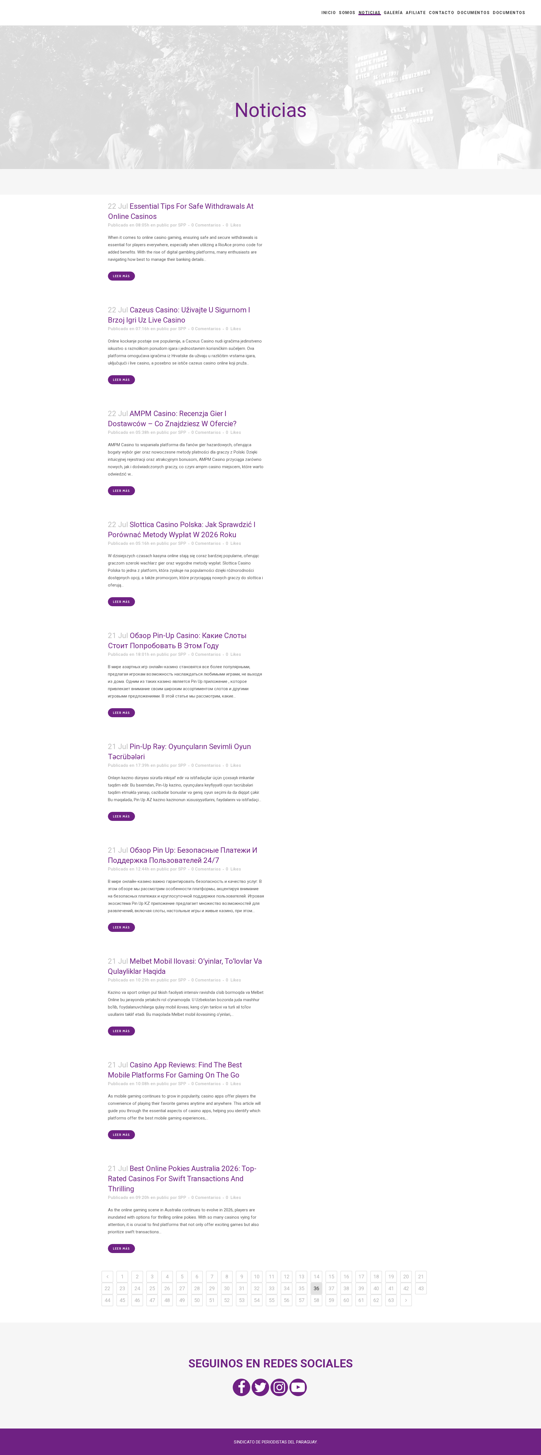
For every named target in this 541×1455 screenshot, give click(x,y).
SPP (182, 225)
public (163, 225)
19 (391, 1276)
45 (122, 1300)
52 (227, 1300)
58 (316, 1300)
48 (167, 1300)
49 (182, 1300)
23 (122, 1288)
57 (301, 1300)
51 (212, 1300)
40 (376, 1288)
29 (212, 1288)
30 (227, 1288)
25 (152, 1288)
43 (421, 1288)
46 (137, 1300)
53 (242, 1300)
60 (346, 1300)
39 (361, 1288)
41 (391, 1288)
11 (271, 1276)
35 (301, 1288)
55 (271, 1300)
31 (242, 1288)
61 (361, 1300)
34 (286, 1288)
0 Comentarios (206, 225)
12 (286, 1276)
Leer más (121, 276)
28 (197, 1288)
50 (197, 1300)
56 (286, 1300)
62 (376, 1300)
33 (271, 1288)
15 (331, 1276)
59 (331, 1300)
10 (257, 1276)
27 (182, 1288)
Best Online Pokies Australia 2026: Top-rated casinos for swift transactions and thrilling (182, 1178)
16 (346, 1276)
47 (152, 1300)
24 (137, 1288)
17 (361, 1276)
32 (257, 1288)
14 (316, 1276)
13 (301, 1276)
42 (406, 1288)
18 (376, 1276)
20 (406, 1276)
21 (421, 1276)
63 (391, 1300)
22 (107, 1288)
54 (257, 1300)
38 (346, 1288)
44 (107, 1300)
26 (167, 1288)
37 (331, 1288)
